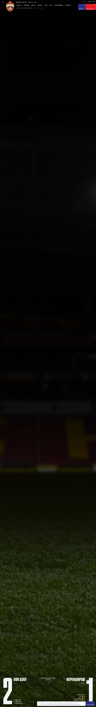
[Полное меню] (3, 2)
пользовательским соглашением (53, 704)
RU (83, 1)
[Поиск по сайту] (85, 1)
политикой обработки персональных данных (70, 704)
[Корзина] (94, 1)
